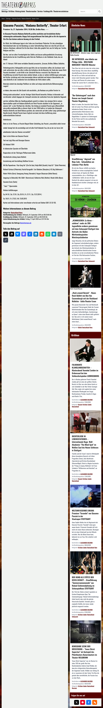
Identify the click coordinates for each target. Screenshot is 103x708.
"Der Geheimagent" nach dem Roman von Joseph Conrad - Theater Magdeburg (83, 98)
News (21, 212)
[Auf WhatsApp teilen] (47, 234)
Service (40, 11)
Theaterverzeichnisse (60, 11)
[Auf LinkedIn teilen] (35, 234)
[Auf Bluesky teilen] (17, 234)
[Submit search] (99, 11)
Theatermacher (31, 11)
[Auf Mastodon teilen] (23, 234)
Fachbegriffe (48, 11)
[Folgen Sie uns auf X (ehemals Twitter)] (76, 702)
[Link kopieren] (5, 240)
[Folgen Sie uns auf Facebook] (88, 702)
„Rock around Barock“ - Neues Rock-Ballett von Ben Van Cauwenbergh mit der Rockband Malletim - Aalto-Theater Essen (84, 297)
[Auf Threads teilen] (11, 234)
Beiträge (5, 11)
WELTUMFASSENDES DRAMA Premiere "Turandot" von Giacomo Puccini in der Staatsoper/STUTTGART (85, 514)
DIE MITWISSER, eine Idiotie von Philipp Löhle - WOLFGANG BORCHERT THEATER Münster (84, 62)
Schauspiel (92, 88)
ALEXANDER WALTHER (86, 400)
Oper (96, 547)
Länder (90, 404)
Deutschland (15, 212)
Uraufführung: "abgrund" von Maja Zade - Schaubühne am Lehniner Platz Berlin (83, 161)
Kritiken (11, 11)
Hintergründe (20, 11)
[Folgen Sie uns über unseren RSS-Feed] (94, 702)
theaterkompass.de (25, 223)
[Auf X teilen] (5, 234)
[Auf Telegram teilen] (54, 234)
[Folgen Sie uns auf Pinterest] (82, 702)
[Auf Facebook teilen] (29, 234)
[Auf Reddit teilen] (41, 234)
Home (3, 18)
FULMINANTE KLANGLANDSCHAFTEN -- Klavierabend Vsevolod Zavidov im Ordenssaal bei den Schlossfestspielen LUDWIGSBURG (85, 370)
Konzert (80, 404)
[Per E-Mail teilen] (60, 234)
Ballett (80, 327)
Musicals (74, 688)
